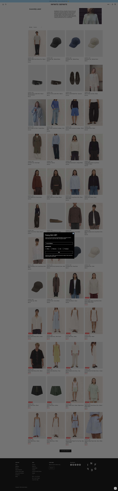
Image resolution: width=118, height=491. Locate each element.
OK (59, 252)
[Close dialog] (73, 233)
